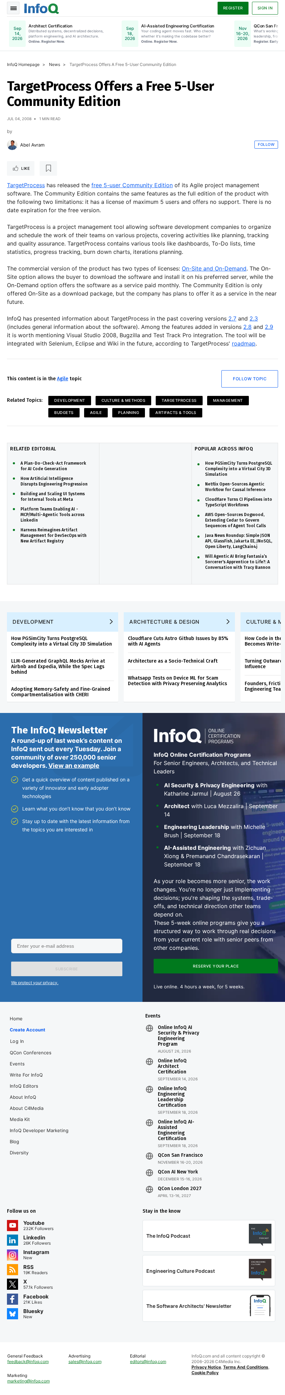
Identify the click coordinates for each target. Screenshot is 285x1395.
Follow (266, 144)
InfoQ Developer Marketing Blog (39, 1136)
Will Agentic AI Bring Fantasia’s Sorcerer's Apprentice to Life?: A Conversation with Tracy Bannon (237, 562)
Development (69, 400)
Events (17, 1063)
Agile (62, 379)
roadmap (243, 343)
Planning (128, 412)
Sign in (265, 8)
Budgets (64, 412)
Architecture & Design (164, 621)
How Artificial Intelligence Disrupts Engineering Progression (54, 481)
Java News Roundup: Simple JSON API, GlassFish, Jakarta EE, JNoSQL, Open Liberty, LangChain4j (238, 541)
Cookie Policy (205, 1372)
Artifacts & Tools (175, 412)
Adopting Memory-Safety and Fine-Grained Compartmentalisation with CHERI (60, 692)
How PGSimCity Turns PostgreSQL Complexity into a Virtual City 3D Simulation (238, 469)
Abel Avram (32, 145)
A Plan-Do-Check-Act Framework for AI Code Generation (53, 466)
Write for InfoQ (26, 1075)
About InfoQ (23, 1097)
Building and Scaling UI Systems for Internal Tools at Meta (53, 496)
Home (16, 1018)
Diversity (19, 1152)
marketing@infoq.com (28, 1381)
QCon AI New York (178, 1172)
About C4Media (26, 1108)
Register (233, 8)
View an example (73, 765)
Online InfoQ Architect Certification (172, 1066)
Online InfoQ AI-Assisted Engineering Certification (176, 1130)
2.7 (232, 318)
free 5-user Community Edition (132, 185)
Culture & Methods (123, 400)
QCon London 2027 (180, 1188)
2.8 (247, 326)
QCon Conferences (30, 1052)
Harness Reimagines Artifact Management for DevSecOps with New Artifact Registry (54, 535)
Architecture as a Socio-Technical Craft (173, 661)
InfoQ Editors (24, 1086)
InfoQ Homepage (23, 64)
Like (25, 168)
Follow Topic (250, 378)
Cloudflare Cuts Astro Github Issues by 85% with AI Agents (178, 641)
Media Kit (20, 1119)
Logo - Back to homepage (41, 7)
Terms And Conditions (245, 1367)
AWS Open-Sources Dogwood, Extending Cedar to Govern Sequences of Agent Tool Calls (235, 520)
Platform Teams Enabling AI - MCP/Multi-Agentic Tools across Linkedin (52, 515)
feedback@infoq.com (28, 1361)
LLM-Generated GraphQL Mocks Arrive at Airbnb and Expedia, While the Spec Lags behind (58, 666)
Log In (17, 1041)
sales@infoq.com (84, 1361)
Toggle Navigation (13, 8)
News (54, 64)
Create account (27, 1029)
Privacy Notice (206, 1367)
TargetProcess (26, 185)
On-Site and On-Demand (214, 268)
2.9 (269, 326)
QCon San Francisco (180, 1155)
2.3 (254, 318)
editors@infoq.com (148, 1361)
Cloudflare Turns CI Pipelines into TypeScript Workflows (238, 502)
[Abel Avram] (12, 145)
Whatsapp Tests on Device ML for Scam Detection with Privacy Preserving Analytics (177, 681)
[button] (66, 969)
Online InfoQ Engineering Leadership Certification (172, 1097)
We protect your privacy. (34, 982)
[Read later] (48, 168)
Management (228, 400)
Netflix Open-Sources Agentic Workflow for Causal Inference (235, 487)
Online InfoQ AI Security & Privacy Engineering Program (178, 1036)
